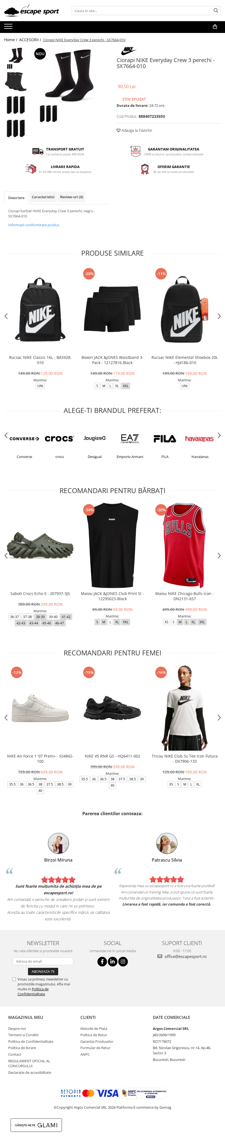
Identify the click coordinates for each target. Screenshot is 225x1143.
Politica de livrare (22, 1047)
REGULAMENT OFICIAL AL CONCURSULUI (29, 1063)
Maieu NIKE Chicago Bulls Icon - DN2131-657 (184, 596)
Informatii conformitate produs (33, 224)
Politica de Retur (93, 1034)
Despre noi (17, 1028)
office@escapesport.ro (185, 956)
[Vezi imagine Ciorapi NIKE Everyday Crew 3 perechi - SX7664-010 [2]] (15, 105)
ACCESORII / (30, 39)
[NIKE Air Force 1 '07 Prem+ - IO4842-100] (40, 708)
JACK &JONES (200, 456)
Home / (11, 39)
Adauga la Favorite (136, 130)
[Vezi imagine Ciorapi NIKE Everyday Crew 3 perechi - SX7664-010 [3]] (15, 128)
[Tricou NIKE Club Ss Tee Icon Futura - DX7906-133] (184, 708)
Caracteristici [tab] (43, 196)
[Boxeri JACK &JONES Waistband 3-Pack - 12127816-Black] (112, 309)
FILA (129, 456)
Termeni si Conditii (23, 1034)
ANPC (85, 1054)
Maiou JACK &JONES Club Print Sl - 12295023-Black (112, 596)
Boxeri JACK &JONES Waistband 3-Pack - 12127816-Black (112, 360)
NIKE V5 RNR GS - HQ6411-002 (112, 756)
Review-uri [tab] (71, 196)
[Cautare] (216, 10)
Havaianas (164, 456)
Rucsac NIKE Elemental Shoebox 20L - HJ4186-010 (184, 360)
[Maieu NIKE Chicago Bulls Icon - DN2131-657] (184, 545)
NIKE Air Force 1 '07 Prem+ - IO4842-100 (40, 758)
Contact (14, 1054)
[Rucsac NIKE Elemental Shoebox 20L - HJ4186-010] (184, 309)
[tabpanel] (69, 86)
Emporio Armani (94, 456)
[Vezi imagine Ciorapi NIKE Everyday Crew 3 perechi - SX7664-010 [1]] (15, 81)
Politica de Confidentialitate (33, 991)
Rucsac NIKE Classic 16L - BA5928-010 (40, 360)
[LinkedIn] (112, 961)
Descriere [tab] (16, 197)
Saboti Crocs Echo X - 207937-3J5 (40, 593)
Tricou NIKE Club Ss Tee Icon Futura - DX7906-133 (185, 758)
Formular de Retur (95, 1047)
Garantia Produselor (96, 1041)
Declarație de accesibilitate (29, 1072)
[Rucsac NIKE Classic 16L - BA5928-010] (40, 309)
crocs (24, 456)
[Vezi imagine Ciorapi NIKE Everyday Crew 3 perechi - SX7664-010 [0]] (15, 58)
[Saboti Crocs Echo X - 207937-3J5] (40, 545)
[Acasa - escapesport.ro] (31, 10)
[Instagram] (123, 961)
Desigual (59, 456)
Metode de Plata (93, 1028)
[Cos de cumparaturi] (215, 26)
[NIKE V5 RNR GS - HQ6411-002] (112, 708)
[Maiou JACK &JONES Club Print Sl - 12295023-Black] (112, 545)
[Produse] (9, 28)
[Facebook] (102, 961)
